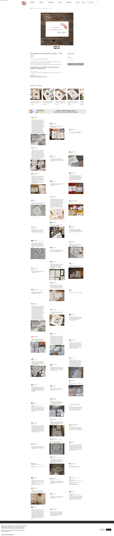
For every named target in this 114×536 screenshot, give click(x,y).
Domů (31, 8)
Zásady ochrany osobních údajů (7, 534)
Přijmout (108, 529)
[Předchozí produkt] (28, 94)
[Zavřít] (113, 524)
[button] (32, 2)
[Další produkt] (85, 94)
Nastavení (102, 529)
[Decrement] (68, 60)
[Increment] (72, 60)
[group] (57, 98)
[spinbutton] (70, 60)
